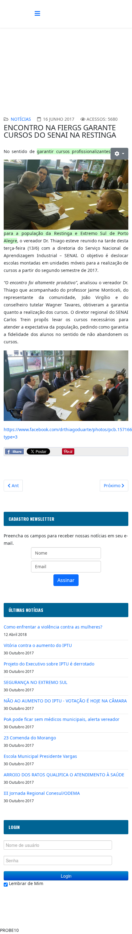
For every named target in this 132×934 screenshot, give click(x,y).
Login (66, 876)
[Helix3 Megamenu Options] (37, 13)
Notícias (21, 119)
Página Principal (57, 73)
